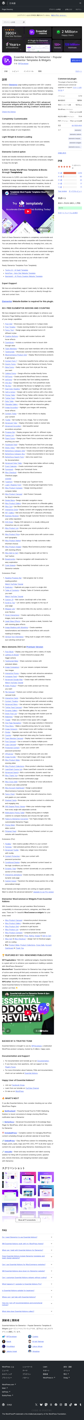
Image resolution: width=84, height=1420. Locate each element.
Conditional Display (12, 862)
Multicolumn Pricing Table (14, 813)
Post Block (9, 652)
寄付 (66, 1374)
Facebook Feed (11, 445)
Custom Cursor (10, 881)
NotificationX (10, 1111)
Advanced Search (12, 772)
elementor (78, 130)
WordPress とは (8, 1367)
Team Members (11, 349)
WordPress (19, 1091)
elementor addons (75, 134)
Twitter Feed (10, 398)
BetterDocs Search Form (14, 457)
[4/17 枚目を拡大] (15, 1206)
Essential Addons (31, 1073)
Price (26, 936)
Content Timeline (11, 701)
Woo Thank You (11, 775)
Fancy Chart (10, 794)
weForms (8, 380)
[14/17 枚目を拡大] (51, 1188)
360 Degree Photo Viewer (15, 806)
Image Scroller (10, 757)
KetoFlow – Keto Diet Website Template (20, 273)
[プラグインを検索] (24, 22)
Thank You (20, 948)
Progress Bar (10, 432)
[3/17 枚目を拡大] (15, 1192)
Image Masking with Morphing (16, 627)
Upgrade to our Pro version (43, 892)
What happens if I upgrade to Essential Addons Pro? (22, 1284)
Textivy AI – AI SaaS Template (16, 270)
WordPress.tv (49, 1378)
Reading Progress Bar (13, 578)
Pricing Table (10, 395)
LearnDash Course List (13, 769)
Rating (31, 936)
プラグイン (27, 1374)
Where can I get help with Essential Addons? (19, 1297)
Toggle (7, 720)
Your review (62, 191)
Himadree (36, 1351)
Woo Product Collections (14, 766)
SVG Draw (9, 522)
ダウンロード (76, 60)
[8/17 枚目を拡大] (33, 1188)
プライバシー (7, 1378)
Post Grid (8, 324)
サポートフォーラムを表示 (68, 213)
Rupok (8, 1341)
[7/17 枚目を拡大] (33, 1174)
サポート (78, 71)
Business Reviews (12, 516)
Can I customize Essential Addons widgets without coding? (24, 1278)
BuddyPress (7, 1395)
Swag (67, 1378)
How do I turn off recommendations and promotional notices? (22, 1304)
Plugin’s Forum (10, 1067)
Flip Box (8, 386)
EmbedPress (10, 1141)
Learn (45, 1367)
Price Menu (9, 726)
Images (37, 936)
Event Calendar (11, 466)
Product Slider (14, 945)
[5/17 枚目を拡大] (15, 1219)
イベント (67, 1370)
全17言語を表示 (77, 125)
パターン (26, 1378)
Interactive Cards (11, 698)
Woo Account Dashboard (14, 788)
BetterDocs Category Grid (15, 451)
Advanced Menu (11, 704)
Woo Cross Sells (11, 782)
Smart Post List (11, 714)
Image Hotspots (11, 729)
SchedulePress (11, 1133)
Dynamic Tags (10, 869)
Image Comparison (12, 667)
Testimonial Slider (11, 661)
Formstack (9, 469)
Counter (8, 735)
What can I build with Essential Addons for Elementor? (22, 1250)
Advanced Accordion (13, 426)
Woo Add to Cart (11, 553)
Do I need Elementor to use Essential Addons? (19, 1237)
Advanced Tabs (11, 423)
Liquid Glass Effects (12, 621)
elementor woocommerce (75, 147)
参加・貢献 (68, 1367)
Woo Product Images (13, 547)
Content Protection (12, 856)
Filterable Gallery (11, 404)
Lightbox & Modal (12, 655)
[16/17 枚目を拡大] (51, 1214)
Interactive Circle (11, 510)
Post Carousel (10, 741)
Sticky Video (10, 448)
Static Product (10, 686)
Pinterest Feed (10, 831)
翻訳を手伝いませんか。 (59, 15)
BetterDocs (9, 1122)
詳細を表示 (62, 153)
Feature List (9, 435)
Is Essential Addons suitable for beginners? (18, 1291)
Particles (8, 847)
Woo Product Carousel (13, 494)
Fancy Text (9, 330)
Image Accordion (11, 407)
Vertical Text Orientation (14, 637)
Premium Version (34, 647)
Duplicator (9, 587)
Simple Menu (10, 500)
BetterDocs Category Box (15, 454)
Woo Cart (8, 506)
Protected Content (12, 748)
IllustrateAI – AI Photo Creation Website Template (24, 276)
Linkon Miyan (37, 1346)
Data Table (9, 401)
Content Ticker (10, 414)
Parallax (8, 844)
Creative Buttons (11, 336)
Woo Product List (11, 528)
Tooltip (7, 420)
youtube (8, 479)
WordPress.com (9, 1384)
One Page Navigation (13, 723)
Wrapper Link (10, 609)
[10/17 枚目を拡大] (33, 1214)
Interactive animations (13, 875)
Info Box (8, 383)
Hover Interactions (12, 615)
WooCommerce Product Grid (16, 355)
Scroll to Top (10, 603)
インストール (28, 71)
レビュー (15, 71)
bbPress (6, 1392)
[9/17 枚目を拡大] (33, 1201)
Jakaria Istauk (11, 1351)
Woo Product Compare (13, 488)
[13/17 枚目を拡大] (51, 1174)
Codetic (35, 1336)
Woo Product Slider (12, 760)
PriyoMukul (10, 1346)
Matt (5, 1388)
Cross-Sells (40, 945)
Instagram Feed (11, 676)
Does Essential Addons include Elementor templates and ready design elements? (23, 1257)
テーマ (25, 1370)
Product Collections (27, 945)
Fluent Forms (10, 438)
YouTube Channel (32, 1088)
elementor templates (75, 138)
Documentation (43, 1061)
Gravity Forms (10, 364)
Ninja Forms (9, 367)
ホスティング (7, 1374)
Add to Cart (46, 936)
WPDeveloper (23, 64)
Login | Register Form (13, 485)
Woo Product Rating (12, 541)
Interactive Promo (12, 673)
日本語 (9, 1405)
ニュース (5, 1370)
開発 (40, 71)
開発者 (45, 1374)
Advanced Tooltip (12, 850)
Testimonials (9, 352)
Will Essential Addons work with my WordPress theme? (23, 1244)
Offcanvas (9, 754)
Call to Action (10, 392)
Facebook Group (18, 1085)
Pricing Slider (10, 825)
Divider (7, 732)
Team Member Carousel (14, 738)
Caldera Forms (10, 373)
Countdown (9, 342)
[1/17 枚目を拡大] (15, 1174)
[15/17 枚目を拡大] (51, 1201)
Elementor (13, 85)
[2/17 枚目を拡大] (15, 1184)
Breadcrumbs (10, 559)
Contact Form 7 (11, 361)
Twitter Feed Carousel (13, 707)
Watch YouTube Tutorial (14, 584)
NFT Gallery (9, 513)
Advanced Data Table (13, 463)
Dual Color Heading (12, 389)
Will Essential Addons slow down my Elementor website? (23, 1271)
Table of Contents (12, 590)
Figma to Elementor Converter (16, 819)
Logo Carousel (10, 745)
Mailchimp (9, 717)
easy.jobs (8, 1152)
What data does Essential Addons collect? (18, 1311)
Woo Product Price (12, 534)
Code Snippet (10, 565)
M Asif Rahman (38, 1341)
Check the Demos (9, 112)
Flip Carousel (10, 692)
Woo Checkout (10, 472)
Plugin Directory (7, 9)
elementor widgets (75, 143)
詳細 (5, 71)
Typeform (8, 482)
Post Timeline (10, 327)
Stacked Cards (10, 800)
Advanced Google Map (14, 680)
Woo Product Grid (12, 926)
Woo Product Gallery (13, 503)
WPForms (8, 376)
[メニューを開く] (80, 3)
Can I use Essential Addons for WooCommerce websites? (23, 1265)
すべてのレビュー (75, 191)
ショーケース (27, 1367)
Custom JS (9, 600)
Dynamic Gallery (11, 710)
